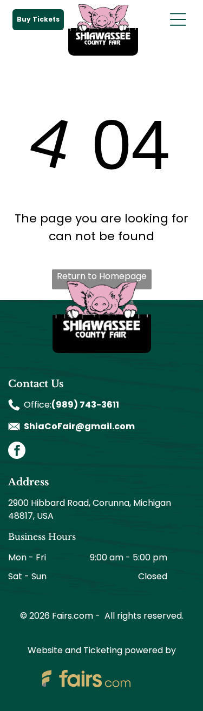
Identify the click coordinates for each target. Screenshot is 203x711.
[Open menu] (178, 19)
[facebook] (16, 452)
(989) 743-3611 (85, 404)
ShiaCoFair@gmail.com (79, 426)
